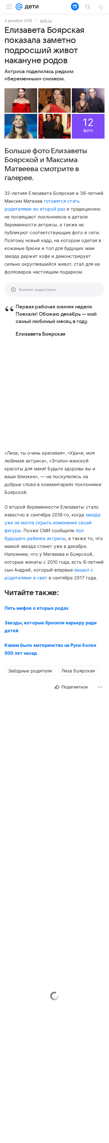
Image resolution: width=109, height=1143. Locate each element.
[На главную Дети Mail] (30, 6)
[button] (20, 100)
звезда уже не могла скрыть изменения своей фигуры (52, 522)
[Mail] (19, 6)
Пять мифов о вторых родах (36, 608)
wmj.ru (46, 20)
